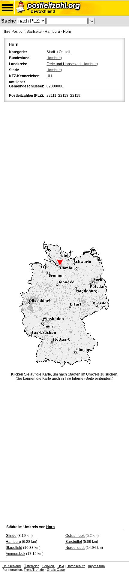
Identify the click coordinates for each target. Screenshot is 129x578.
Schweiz (48, 566)
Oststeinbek (75, 536)
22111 (51, 95)
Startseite (34, 31)
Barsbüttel (73, 542)
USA (61, 566)
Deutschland (11, 566)
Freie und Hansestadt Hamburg (72, 64)
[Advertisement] (64, 170)
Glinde (11, 536)
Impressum (96, 566)
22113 (63, 95)
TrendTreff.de (34, 569)
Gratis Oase (56, 569)
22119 (75, 95)
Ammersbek (15, 554)
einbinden (103, 378)
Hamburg (52, 31)
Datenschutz (76, 566)
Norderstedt (75, 548)
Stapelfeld (14, 548)
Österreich (31, 566)
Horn (67, 31)
